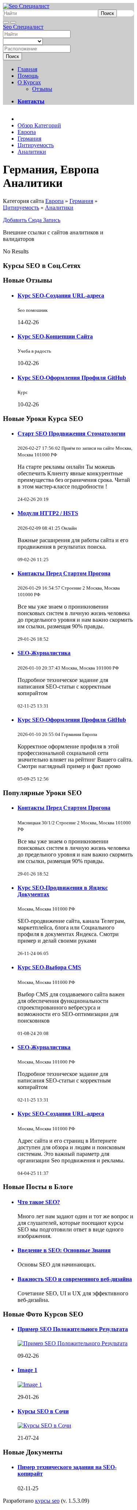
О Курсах (29, 82)
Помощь (28, 76)
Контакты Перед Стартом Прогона (64, 573)
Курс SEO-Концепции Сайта (55, 336)
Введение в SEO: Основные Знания (64, 1250)
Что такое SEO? (39, 1202)
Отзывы (42, 89)
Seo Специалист (23, 27)
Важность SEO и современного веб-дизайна (75, 1279)
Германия (81, 201)
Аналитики (59, 207)
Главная (27, 69)
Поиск (107, 13)
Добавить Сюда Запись (31, 220)
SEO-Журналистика (44, 653)
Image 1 (27, 1370)
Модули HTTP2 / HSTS (48, 513)
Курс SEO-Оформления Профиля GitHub (72, 378)
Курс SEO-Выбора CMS (49, 967)
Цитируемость (21, 207)
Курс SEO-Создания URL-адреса (61, 295)
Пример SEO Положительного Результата (73, 1329)
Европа (54, 201)
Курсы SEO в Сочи (43, 1411)
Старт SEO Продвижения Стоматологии (71, 433)
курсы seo (47, 1501)
